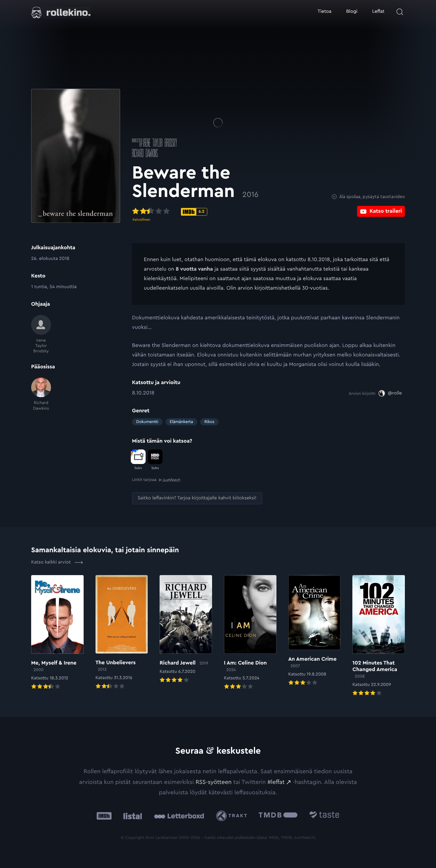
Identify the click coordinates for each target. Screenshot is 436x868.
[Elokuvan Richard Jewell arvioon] (186, 629)
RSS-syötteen (213, 782)
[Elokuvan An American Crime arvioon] (314, 631)
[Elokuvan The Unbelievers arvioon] (122, 633)
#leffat (276, 782)
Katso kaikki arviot (51, 562)
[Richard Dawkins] (41, 394)
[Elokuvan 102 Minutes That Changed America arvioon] (378, 636)
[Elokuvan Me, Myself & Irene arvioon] (57, 633)
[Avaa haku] (400, 11)
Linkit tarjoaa (144, 480)
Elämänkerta (181, 422)
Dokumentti (147, 422)
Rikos (209, 422)
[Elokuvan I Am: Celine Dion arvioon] (250, 633)
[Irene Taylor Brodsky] (41, 334)
